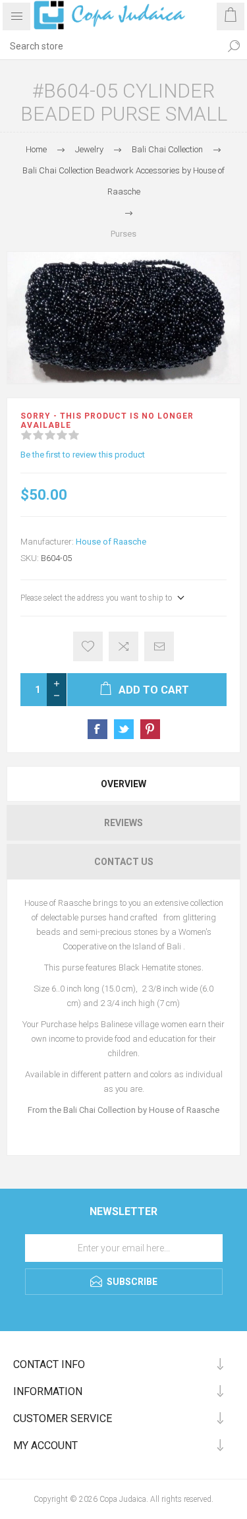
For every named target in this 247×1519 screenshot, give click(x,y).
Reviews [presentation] (123, 823)
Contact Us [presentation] (123, 861)
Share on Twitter (124, 729)
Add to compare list (123, 646)
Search (234, 46)
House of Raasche (111, 542)
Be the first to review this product (82, 455)
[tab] (123, 784)
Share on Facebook (97, 729)
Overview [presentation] (123, 784)
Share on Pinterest (150, 729)
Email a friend (159, 646)
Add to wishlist (88, 646)
